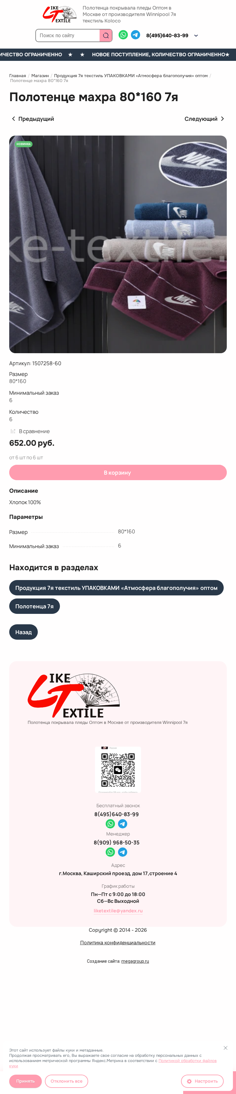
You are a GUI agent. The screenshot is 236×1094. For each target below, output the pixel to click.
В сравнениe (34, 431)
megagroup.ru (135, 961)
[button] (196, 35)
